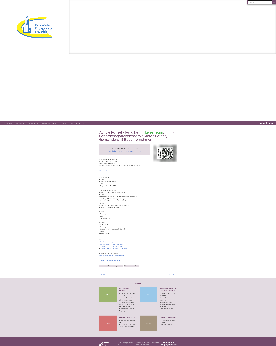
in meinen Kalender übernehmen (109, 260)
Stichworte (127, 266)
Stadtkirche (125, 151)
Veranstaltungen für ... (115, 266)
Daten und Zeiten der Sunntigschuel (111, 246)
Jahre (135, 266)
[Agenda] (266, 123)
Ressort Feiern (155, 342)
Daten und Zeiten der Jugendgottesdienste (114, 248)
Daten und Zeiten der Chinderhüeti (111, 244)
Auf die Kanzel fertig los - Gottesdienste (113, 242)
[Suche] (269, 123)
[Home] (271, 123)
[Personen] (263, 123)
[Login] (260, 123)
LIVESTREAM (80, 123)
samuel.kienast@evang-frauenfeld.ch (111, 255)
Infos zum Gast (104, 171)
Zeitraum (103, 266)
